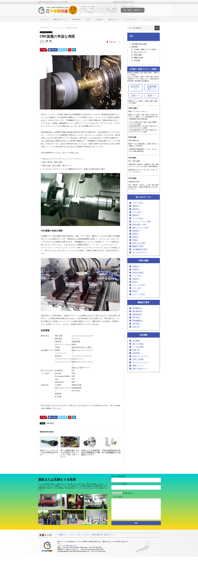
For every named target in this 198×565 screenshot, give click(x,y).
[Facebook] (114, 2)
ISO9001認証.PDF (97, 535)
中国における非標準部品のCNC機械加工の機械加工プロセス (90, 452)
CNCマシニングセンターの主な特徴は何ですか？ (49, 452)
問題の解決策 (50, 423)
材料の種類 (76, 19)
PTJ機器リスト (63, 535)
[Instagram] (127, 2)
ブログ (71, 535)
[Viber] (132, 2)
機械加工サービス (59, 19)
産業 (87, 19)
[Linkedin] (125, 2)
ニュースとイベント (150, 19)
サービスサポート (130, 19)
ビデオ (78, 535)
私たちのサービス (140, 52)
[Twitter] (120, 2)
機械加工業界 (138, 58)
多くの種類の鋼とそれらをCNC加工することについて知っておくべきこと (70, 453)
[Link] (130, 2)
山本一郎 (48, 41)
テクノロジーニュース (58, 28)
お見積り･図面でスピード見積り (145, 49)
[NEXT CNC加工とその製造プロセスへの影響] (196, 560)
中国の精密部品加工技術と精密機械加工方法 (111, 451)
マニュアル (86, 535)
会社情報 (99, 19)
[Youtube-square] (117, 2)
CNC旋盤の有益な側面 (139, 44)
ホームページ (44, 19)
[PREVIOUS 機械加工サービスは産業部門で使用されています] (2, 560)
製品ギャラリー (113, 19)
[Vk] (122, 2)
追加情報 (134, 47)
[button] (133, 10)
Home (41, 28)
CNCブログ (47, 28)
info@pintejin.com (70, 545)
